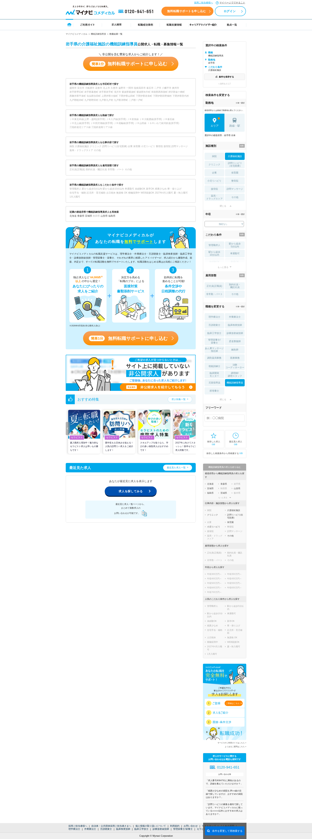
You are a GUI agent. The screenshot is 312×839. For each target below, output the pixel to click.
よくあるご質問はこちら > (235, 747)
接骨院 (214, 189)
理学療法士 (74, 829)
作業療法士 (90, 829)
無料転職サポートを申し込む (186, 11)
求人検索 (116, 24)
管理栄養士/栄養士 (183, 829)
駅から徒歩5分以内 (235, 245)
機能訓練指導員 (98, 34)
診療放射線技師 (161, 829)
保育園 (234, 172)
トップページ (69, 24)
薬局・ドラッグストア (214, 197)
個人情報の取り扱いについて (150, 826)
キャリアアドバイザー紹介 (203, 24)
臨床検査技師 (123, 829)
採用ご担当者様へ (203, 2)
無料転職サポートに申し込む (129, 63)
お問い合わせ (191, 826)
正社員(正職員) (214, 286)
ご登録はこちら (233, 703)
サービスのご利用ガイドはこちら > (232, 743)
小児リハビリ (214, 180)
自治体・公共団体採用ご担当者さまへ (111, 826)
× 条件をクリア (224, 84)
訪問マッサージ (235, 189)
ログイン (230, 11)
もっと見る (223, 267)
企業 (214, 172)
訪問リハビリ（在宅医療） (235, 164)
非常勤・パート (214, 294)
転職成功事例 (145, 24)
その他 (234, 197)
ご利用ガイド (87, 24)
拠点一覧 (232, 24)
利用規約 (174, 826)
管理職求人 (214, 245)
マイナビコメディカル (76, 34)
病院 (214, 156)
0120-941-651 (136, 11)
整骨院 (234, 180)
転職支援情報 (174, 24)
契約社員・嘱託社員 (235, 286)
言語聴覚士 (106, 829)
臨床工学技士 (141, 829)
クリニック (214, 164)
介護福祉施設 (235, 156)
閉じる (223, 206)
